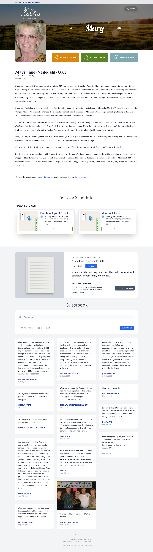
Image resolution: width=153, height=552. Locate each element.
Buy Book (91, 266)
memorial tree (44, 176)
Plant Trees (56, 229)
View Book (78, 266)
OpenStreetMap (79, 545)
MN (46, 224)
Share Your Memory (125, 288)
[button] (28, 218)
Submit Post (127, 328)
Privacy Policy (69, 541)
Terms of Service (83, 541)
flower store (80, 176)
